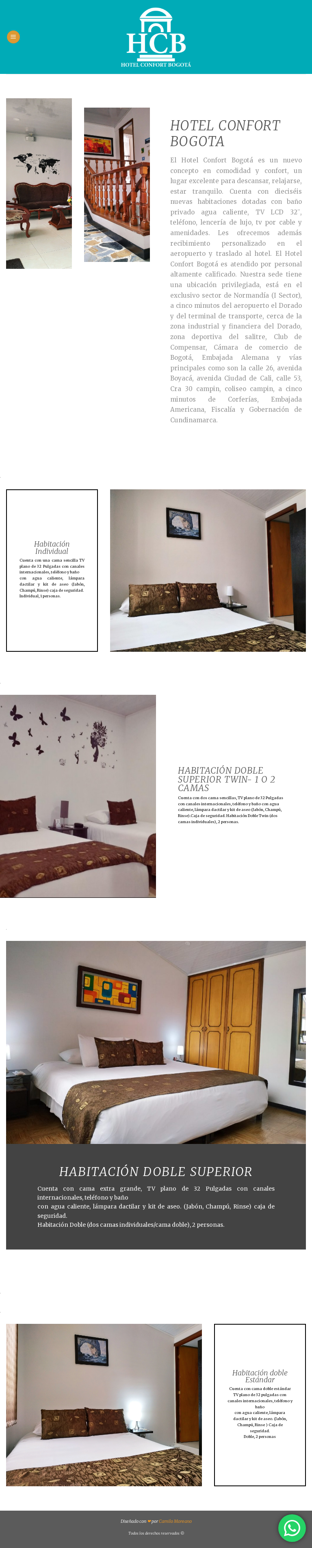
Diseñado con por (156, 1521)
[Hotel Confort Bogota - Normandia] (156, 37)
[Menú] (13, 37)
